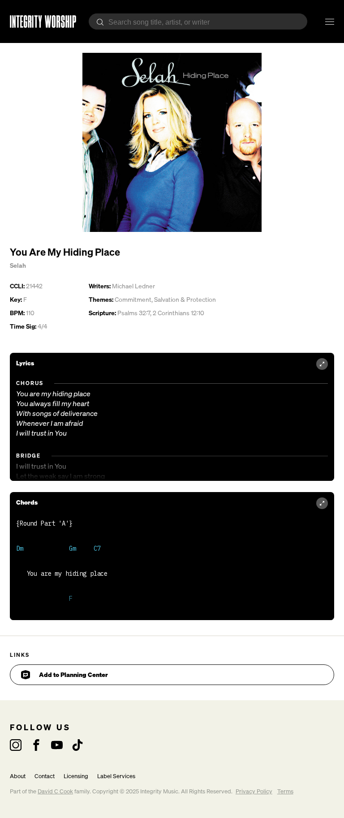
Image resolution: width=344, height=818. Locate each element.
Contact (44, 776)
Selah (18, 265)
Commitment (133, 299)
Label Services (116, 776)
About (18, 776)
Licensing (76, 776)
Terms (285, 791)
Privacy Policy (254, 791)
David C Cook (55, 791)
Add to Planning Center (73, 674)
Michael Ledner (133, 286)
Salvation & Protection (185, 299)
